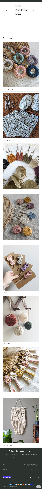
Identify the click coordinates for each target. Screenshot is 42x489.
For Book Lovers (8, 242)
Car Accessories (8, 89)
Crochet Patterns (8, 140)
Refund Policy (5, 471)
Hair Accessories (8, 292)
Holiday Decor (7, 343)
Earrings (6, 191)
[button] (6, 10)
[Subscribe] (29, 457)
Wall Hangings (7, 445)
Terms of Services (6, 469)
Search (4, 464)
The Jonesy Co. (7, 486)
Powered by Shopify (13, 486)
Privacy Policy (5, 467)
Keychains (6, 394)
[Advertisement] (21, 26)
